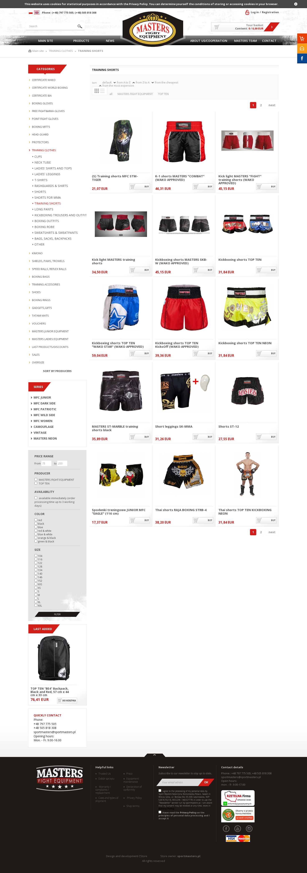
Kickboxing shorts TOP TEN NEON (244, 343)
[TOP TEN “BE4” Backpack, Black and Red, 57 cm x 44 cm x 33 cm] (53, 658)
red (40, 520)
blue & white (45, 534)
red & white (44, 531)
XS (39, 588)
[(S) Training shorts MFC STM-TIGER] (121, 141)
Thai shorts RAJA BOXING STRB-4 (181, 510)
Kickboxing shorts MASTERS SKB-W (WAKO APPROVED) (181, 261)
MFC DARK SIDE (45, 403)
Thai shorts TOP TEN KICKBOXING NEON (244, 511)
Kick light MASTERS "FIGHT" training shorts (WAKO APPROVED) (239, 177)
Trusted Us (104, 773)
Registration (270, 12)
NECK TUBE (42, 162)
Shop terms (132, 806)
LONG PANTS (43, 209)
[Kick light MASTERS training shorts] (121, 224)
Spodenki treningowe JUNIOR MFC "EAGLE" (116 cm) (119, 511)
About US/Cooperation (208, 41)
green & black (46, 541)
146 (40, 577)
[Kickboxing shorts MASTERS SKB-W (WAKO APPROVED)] (184, 224)
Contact (269, 41)
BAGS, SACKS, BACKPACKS (52, 238)
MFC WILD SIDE (44, 415)
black (41, 523)
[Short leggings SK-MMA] (184, 391)
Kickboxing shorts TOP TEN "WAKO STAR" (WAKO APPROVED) (118, 344)
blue (40, 527)
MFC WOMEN (43, 421)
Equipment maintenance (131, 780)
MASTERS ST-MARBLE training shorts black (115, 428)
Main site (45, 41)
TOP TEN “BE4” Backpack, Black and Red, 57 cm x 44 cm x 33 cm (49, 691)
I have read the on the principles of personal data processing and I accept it (184, 815)
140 (40, 573)
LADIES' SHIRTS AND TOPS (53, 168)
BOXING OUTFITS (46, 221)
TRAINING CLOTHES (61, 50)
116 (40, 559)
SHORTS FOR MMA (47, 197)
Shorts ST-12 (228, 426)
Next (272, 105)
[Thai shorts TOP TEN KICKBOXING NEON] (247, 474)
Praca (129, 773)
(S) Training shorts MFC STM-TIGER (115, 177)
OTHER (39, 244)
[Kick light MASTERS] (247, 141)
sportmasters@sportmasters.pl (241, 777)
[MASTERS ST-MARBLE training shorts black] (121, 391)
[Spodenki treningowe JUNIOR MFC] (121, 474)
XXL (40, 605)
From (37, 463)
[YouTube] (238, 828)
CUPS (38, 156)
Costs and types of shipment (106, 799)
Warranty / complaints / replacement (103, 789)
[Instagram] (249, 828)
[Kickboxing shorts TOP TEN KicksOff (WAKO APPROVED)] (184, 308)
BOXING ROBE (44, 227)
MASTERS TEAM (245, 41)
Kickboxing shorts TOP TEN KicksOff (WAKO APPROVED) (177, 344)
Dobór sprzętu (106, 778)
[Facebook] (226, 828)
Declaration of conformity (132, 788)
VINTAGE (40, 433)
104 (40, 556)
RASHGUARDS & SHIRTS (51, 186)
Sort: (94, 82)
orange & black (47, 538)
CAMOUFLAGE (44, 427)
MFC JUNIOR (42, 397)
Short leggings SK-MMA (173, 426)
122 (40, 563)
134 (40, 570)
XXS (40, 584)
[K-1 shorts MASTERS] (184, 141)
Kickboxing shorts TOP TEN (239, 260)
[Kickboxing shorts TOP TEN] (247, 224)
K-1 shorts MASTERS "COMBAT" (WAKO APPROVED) (179, 177)
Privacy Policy (134, 797)
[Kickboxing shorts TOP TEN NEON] (247, 308)
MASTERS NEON (45, 438)
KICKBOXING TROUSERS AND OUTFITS (61, 215)
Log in (255, 12)
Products (81, 41)
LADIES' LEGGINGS (47, 174)
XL (39, 602)
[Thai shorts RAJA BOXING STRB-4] (184, 474)
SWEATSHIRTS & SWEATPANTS (56, 233)
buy (147, 186)
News (110, 41)
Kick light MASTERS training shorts (113, 261)
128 (40, 566)
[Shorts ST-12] (247, 391)
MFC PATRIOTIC (45, 409)
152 (40, 581)
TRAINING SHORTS (47, 203)
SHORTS (40, 192)
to (55, 463)
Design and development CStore (126, 856)
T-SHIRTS (40, 180)
